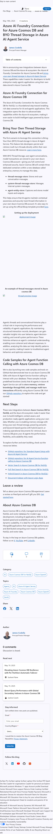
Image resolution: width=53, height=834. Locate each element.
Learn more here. (34, 150)
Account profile (34, 786)
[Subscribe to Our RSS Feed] (29, 764)
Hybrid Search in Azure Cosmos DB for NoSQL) (28, 473)
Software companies (17, 816)
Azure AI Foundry (10, 592)
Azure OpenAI (40, 574)
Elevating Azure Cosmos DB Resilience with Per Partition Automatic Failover (22, 671)
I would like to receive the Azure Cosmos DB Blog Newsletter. (23, 737)
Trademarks (20, 830)
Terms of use (10, 830)
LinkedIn (31, 540)
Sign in (47, 9)
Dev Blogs (6, 11)
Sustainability (21, 822)
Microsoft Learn (38, 811)
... (47, 11)
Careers (38, 816)
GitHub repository (14, 393)
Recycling (38, 830)
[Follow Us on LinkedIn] (12, 764)
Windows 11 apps (21, 786)
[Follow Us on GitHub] (24, 764)
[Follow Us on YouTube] (18, 764)
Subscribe (10, 746)
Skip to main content (8, 1)
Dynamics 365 (29, 805)
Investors (38, 819)
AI (5, 574)
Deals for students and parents (31, 800)
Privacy (43, 827)
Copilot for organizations (16, 783)
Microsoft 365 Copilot (40, 808)
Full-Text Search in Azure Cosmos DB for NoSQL (28, 469)
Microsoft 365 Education (9, 797)
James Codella (15, 47)
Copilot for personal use (35, 783)
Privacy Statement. (21, 739)
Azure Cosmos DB (28, 592)
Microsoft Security (16, 805)
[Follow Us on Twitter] (6, 764)
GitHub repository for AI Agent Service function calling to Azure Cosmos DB (28, 459)
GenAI (6, 597)
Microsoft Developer (23, 811)
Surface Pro (4, 781)
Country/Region (11, 726)
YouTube (19, 540)
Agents (6, 586)
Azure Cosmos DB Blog (22, 11)
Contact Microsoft (33, 827)
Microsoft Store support (15, 789)
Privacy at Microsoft (27, 819)
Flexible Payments (34, 792)
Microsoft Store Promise (18, 792)
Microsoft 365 (40, 805)
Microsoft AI (4, 805)
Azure (13, 811)
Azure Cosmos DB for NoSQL (20, 574)
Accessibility (11, 822)
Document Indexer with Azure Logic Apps (25, 477)
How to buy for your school (29, 797)
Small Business (5, 811)
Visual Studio (30, 816)
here (46, 206)
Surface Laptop (14, 781)
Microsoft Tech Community (26, 813)
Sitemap (22, 827)
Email (7, 715)
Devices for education (16, 794)
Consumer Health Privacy (9, 827)
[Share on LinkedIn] (17, 609)
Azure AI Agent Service (26, 586)
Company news (13, 819)
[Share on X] (11, 609)
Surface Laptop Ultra (28, 781)
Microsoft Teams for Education (36, 794)
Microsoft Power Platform (9, 808)
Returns (27, 789)
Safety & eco (29, 830)
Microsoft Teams (26, 808)
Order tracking (35, 789)
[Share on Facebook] (4, 609)
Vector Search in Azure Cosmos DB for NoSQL (27, 465)
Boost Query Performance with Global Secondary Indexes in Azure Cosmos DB (22, 692)
